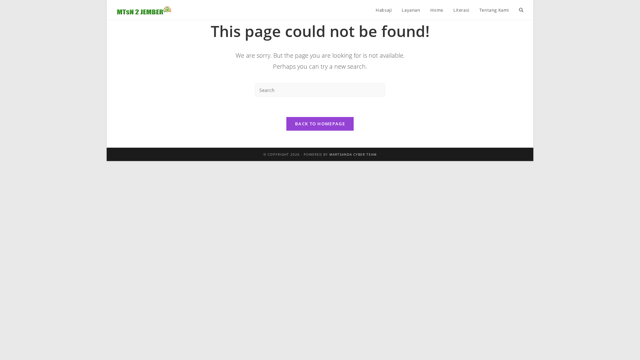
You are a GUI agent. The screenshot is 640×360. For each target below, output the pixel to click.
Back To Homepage (320, 124)
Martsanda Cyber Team (353, 154)
